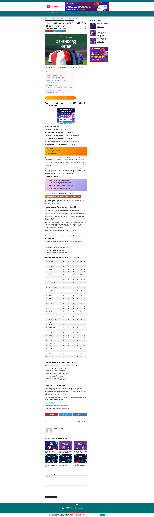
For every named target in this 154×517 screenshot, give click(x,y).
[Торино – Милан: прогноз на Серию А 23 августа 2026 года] (51, 445)
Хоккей (86, 12)
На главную (48, 12)
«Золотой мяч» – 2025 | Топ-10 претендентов (57, 405)
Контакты (43, 511)
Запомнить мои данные (50, 493)
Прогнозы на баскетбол (89, 511)
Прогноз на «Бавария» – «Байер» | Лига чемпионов (53, 422)
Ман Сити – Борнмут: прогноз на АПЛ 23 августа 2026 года (102, 32)
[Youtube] (108, 1)
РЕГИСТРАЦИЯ (56, 15)
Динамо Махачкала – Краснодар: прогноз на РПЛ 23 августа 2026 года (51, 465)
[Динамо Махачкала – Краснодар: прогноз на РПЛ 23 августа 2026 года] (51, 458)
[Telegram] (105, 1)
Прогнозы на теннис (127, 511)
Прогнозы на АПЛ (50, 402)
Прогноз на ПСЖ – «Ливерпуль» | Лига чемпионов (79, 422)
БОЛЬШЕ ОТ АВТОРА (61, 438)
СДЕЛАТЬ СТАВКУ (49, 15)
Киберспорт (93, 12)
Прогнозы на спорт (55, 12)
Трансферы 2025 (50, 403)
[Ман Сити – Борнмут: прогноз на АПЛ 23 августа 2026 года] (65, 445)
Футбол (74, 12)
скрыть (54, 71)
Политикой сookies (78, 515)
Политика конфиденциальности (30, 511)
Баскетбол (81, 12)
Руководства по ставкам (66, 12)
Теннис (99, 12)
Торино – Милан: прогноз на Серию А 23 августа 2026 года (103, 25)
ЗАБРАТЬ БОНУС (64, 15)
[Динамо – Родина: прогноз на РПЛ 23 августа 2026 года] (65, 458)
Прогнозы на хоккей (101, 511)
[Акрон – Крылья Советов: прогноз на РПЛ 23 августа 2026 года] (80, 458)
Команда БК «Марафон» (52, 28)
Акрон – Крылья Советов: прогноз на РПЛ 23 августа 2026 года (79, 465)
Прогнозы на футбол (77, 511)
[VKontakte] (107, 1)
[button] (107, 12)
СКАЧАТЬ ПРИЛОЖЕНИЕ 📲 (74, 15)
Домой (46, 18)
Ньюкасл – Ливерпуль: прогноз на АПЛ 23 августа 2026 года (102, 40)
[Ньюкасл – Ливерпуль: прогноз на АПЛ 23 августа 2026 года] (80, 445)
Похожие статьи (50, 438)
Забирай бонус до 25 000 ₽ (65, 123)
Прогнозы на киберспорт (114, 511)
